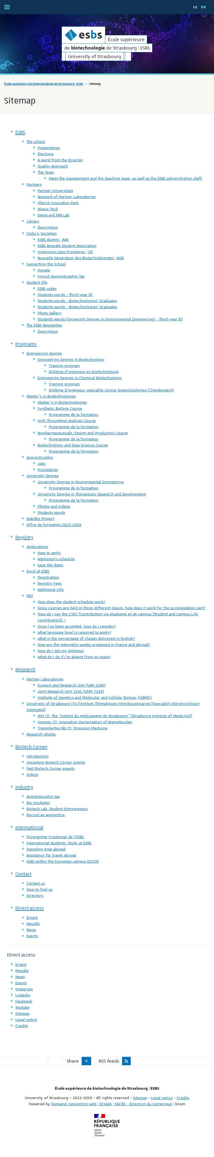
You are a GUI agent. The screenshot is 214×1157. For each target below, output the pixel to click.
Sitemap (140, 1097)
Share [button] (73, 1061)
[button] (86, 1061)
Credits (183, 1097)
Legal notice (162, 1097)
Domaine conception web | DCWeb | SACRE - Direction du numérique (111, 1103)
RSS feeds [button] (109, 1061)
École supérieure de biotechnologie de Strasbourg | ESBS (43, 83)
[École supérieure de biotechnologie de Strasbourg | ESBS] (83, 35)
